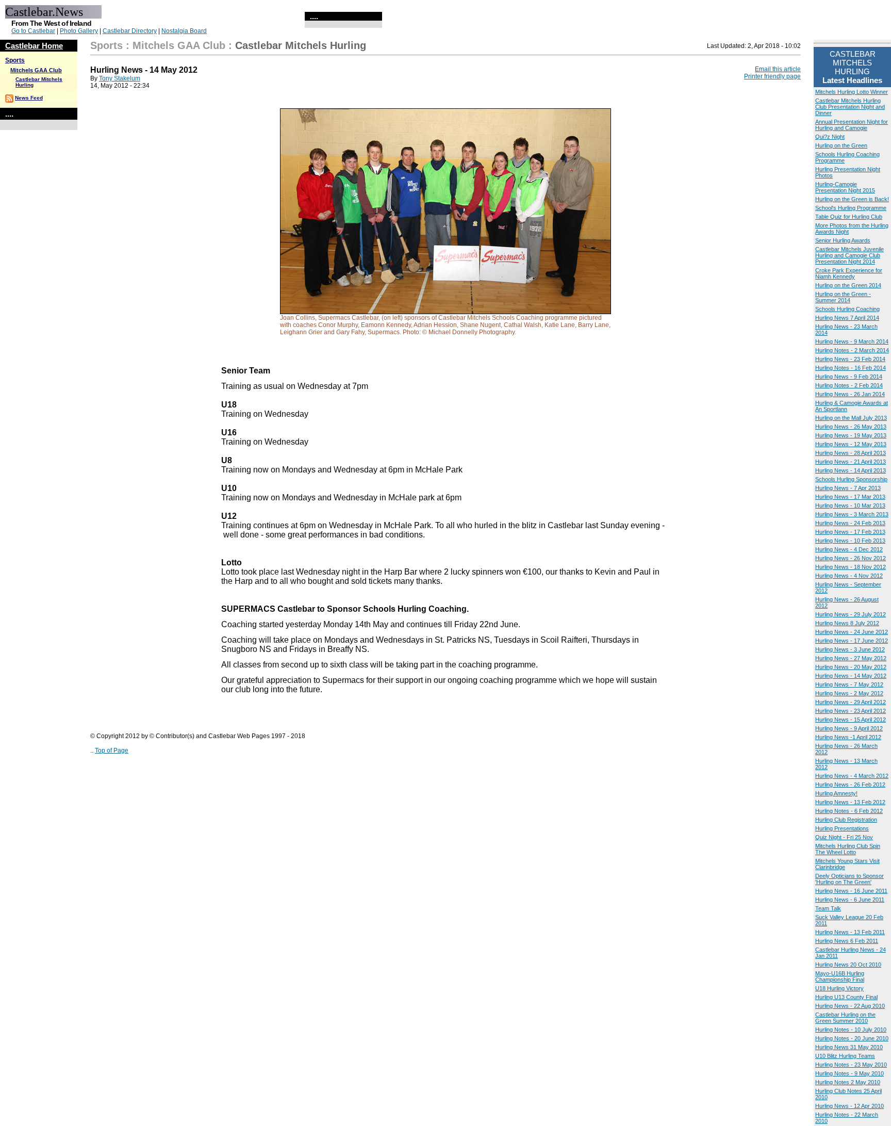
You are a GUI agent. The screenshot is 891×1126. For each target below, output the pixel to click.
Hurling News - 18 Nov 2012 (850, 567)
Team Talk (828, 908)
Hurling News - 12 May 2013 (850, 444)
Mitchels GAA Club (36, 70)
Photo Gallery (79, 31)
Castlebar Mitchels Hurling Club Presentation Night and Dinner (850, 106)
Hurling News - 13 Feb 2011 (850, 932)
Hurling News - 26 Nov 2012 (850, 558)
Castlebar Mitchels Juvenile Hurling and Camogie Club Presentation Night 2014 (849, 255)
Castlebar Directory (130, 31)
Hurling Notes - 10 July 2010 (850, 1029)
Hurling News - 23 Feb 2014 (850, 359)
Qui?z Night (830, 137)
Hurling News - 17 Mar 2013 (850, 497)
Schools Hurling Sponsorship (851, 479)
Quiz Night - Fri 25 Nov (844, 837)
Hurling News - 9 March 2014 (851, 341)
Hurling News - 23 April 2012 (850, 711)
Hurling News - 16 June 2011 (851, 891)
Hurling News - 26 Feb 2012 (850, 784)
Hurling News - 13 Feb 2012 (850, 802)
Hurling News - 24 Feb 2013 (850, 523)
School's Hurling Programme (850, 208)
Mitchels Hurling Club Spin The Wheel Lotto (847, 849)
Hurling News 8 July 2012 (847, 623)
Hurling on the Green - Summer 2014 (843, 297)
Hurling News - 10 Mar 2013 (850, 505)
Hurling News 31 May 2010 (849, 1047)
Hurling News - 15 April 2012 (850, 719)
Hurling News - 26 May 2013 (850, 426)
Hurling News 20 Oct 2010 (848, 964)
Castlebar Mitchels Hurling (300, 45)
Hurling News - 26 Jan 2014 (850, 394)
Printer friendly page (772, 76)
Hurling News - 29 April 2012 (850, 702)
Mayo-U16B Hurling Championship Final (839, 976)
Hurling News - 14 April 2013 (850, 470)
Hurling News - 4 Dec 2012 (849, 549)
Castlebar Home (34, 45)
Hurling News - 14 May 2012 (850, 676)
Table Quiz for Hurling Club (848, 217)
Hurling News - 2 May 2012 (849, 693)
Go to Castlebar (33, 31)
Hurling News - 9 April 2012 (849, 728)
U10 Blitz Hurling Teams (845, 1056)
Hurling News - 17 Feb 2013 (850, 532)
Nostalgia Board (184, 31)
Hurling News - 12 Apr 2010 (849, 1106)
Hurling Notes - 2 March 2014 (852, 350)
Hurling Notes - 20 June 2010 (851, 1038)
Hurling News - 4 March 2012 (851, 776)
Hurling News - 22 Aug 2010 (850, 1006)
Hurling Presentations (842, 828)
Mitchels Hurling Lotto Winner (851, 92)
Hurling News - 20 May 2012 (850, 667)
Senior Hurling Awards (842, 240)
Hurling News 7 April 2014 (847, 318)
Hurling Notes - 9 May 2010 (849, 1073)
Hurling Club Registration (846, 820)
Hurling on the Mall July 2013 (851, 418)
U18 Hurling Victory (839, 988)
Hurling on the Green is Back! (852, 199)
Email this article (778, 69)
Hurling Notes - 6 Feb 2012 (849, 811)
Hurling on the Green (841, 145)
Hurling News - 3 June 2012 (850, 649)
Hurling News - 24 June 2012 (851, 632)
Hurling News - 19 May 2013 (850, 435)
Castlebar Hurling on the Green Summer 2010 (845, 1017)
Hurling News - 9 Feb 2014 (848, 376)
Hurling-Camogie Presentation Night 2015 (845, 187)
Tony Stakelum (119, 78)
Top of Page (111, 750)
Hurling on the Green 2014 (848, 285)
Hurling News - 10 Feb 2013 (850, 540)
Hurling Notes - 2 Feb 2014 (849, 385)
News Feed (29, 98)
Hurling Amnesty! (836, 793)
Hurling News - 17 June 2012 (851, 641)
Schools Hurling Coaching (847, 309)
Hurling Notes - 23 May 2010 (851, 1065)
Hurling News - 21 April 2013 (850, 462)
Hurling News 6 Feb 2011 (846, 941)
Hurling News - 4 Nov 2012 (849, 576)
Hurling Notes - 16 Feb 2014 (850, 368)
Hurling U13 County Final (846, 997)
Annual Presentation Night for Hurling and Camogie (851, 125)
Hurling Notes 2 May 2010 (847, 1082)
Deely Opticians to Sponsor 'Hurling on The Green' (849, 879)
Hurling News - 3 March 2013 (851, 514)
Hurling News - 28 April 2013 (850, 453)
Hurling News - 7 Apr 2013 (848, 488)
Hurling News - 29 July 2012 (850, 614)
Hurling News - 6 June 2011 (849, 899)
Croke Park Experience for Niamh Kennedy (848, 273)
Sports (15, 60)
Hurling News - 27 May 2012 (850, 658)
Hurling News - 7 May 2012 (849, 684)
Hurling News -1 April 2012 (848, 737)
